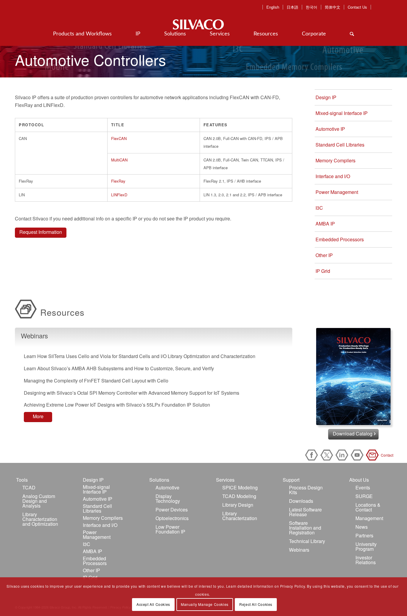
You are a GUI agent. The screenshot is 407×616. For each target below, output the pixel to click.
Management (369, 518)
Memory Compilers (335, 160)
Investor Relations (365, 560)
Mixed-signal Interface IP (342, 113)
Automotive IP (330, 128)
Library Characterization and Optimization (40, 519)
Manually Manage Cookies (205, 604)
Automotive (167, 487)
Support (291, 479)
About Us (359, 479)
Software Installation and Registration (305, 527)
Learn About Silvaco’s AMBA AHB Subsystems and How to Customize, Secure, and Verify (119, 368)
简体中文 (332, 7)
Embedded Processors (340, 239)
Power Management (337, 192)
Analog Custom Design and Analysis (38, 501)
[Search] (352, 33)
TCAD (28, 487)
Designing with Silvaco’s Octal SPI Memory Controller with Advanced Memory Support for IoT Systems (131, 392)
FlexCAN (119, 138)
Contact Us (357, 7)
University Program (366, 546)
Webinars (299, 549)
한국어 (311, 7)
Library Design (237, 504)
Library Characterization (239, 516)
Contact (373, 455)
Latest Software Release (305, 512)
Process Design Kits (306, 490)
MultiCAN (119, 160)
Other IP (324, 255)
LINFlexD (119, 194)
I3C (319, 207)
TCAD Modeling (239, 496)
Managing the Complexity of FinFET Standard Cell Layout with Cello (96, 380)
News (361, 526)
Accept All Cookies (153, 604)
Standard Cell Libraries (340, 144)
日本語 (292, 7)
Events (362, 487)
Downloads (301, 500)
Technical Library (307, 541)
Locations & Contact (367, 507)
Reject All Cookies (255, 604)
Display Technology (168, 498)
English (272, 7)
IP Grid (323, 270)
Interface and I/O (333, 176)
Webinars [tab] (34, 335)
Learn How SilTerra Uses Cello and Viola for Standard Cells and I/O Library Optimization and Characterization (139, 356)
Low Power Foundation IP (170, 529)
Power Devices (172, 509)
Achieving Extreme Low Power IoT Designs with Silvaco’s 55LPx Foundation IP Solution (117, 404)
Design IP (326, 97)
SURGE (364, 496)
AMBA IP (325, 223)
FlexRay (118, 181)
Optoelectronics (172, 518)
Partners (364, 535)
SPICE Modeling (240, 487)
